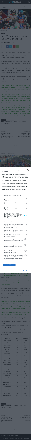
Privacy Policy (24, 270)
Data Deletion (7, 270)
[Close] (28, 170)
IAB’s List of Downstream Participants (17, 191)
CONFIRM (9, 264)
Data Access (15, 270)
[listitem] (15, 195)
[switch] (25, 198)
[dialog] (15, 220)
